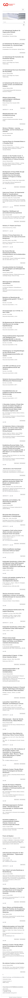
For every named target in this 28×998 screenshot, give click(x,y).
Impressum (15, 997)
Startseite (10, 997)
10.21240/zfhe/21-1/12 (9, 935)
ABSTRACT (5, 109)
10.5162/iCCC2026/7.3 (9, 617)
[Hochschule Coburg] (9, 5)
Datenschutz (19, 997)
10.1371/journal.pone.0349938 (11, 540)
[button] (23, 24)
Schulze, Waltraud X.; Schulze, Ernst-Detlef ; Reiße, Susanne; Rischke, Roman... (13, 536)
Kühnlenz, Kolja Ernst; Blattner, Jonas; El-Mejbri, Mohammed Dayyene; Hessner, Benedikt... (13, 434)
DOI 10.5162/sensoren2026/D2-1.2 (12, 491)
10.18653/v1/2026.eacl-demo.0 (11, 760)
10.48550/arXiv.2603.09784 (10, 861)
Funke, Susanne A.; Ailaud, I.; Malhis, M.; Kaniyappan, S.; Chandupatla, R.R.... (14, 583)
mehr (11, 109)
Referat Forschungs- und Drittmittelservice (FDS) (13, 977)
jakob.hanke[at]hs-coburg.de (9, 992)
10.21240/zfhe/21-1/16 (9, 898)
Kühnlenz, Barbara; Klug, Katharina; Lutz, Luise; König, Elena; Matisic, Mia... (14, 456)
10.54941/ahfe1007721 (10, 183)
